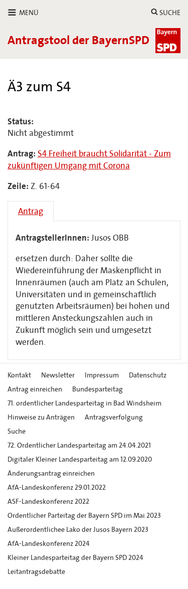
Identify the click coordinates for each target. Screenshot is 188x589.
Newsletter (58, 375)
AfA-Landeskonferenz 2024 (49, 543)
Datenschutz (147, 375)
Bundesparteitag (97, 389)
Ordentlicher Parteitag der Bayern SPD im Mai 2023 (84, 515)
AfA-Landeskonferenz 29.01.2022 (57, 487)
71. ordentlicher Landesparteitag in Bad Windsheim (84, 403)
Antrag (30, 211)
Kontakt (19, 375)
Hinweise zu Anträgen (41, 417)
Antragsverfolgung (114, 417)
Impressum (102, 375)
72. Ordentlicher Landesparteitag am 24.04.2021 (79, 445)
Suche (17, 431)
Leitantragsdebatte (36, 571)
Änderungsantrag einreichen (51, 473)
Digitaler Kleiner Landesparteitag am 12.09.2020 (80, 459)
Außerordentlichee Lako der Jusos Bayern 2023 (78, 529)
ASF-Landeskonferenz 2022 (48, 501)
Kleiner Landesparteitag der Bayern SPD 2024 (75, 557)
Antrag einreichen (35, 389)
